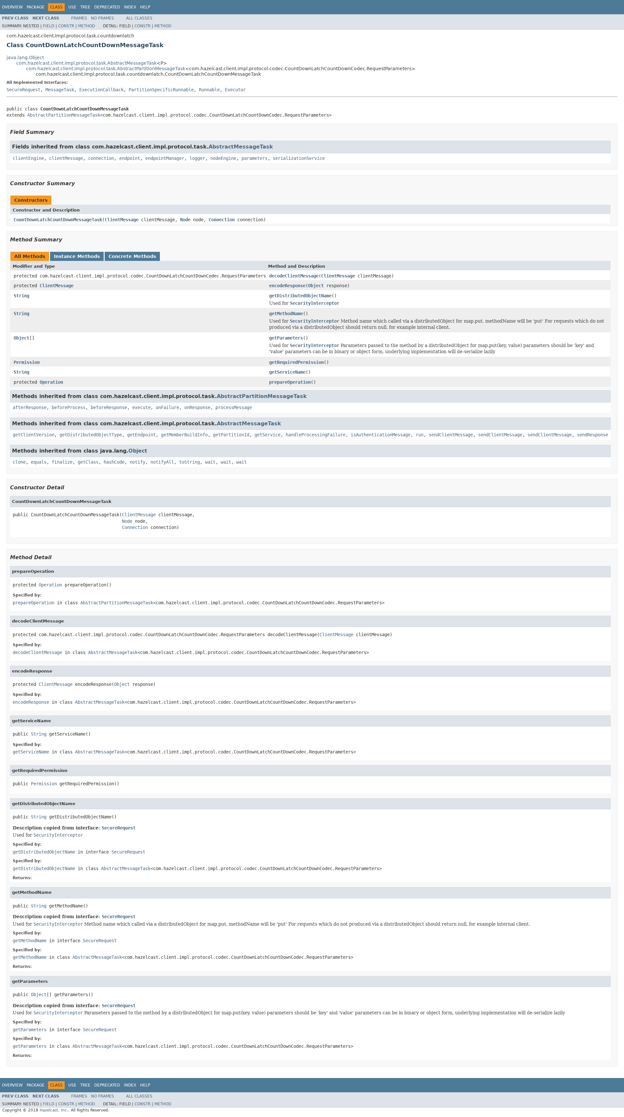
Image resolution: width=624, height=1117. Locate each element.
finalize (62, 462)
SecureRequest (23, 89)
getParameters (286, 337)
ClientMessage (121, 219)
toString (189, 462)
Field (48, 26)
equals (38, 462)
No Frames (102, 18)
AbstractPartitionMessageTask (63, 115)
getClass (88, 462)
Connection (222, 219)
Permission (27, 362)
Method (86, 26)
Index (130, 7)
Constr (66, 26)
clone (19, 462)
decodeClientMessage (293, 275)
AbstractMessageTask (241, 147)
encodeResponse (287, 285)
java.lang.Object (25, 57)
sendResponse (592, 434)
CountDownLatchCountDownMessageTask (58, 219)
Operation (51, 382)
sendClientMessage (451, 434)
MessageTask (60, 89)
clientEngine (28, 158)
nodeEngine (223, 158)
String (21, 295)
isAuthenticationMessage (380, 434)
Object (316, 285)
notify (137, 462)
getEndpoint (141, 434)
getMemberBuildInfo (184, 434)
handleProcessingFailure (315, 434)
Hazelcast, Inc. (54, 1110)
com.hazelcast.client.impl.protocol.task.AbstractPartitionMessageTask (105, 68)
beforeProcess (68, 407)
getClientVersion (33, 434)
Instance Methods (77, 256)
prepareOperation (290, 382)
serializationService (299, 158)
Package (36, 7)
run (419, 434)
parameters (254, 158)
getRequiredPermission (296, 362)
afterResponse (29, 407)
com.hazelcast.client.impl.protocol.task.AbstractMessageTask (86, 63)
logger (197, 158)
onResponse (197, 407)
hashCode (114, 462)
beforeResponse (109, 407)
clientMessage (66, 158)
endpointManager (164, 158)
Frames (79, 18)
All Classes (139, 18)
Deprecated (107, 7)
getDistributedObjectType (90, 434)
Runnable (209, 89)
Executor (235, 89)
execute (141, 407)
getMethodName (286, 313)
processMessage (233, 407)
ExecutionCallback (101, 89)
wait (210, 462)
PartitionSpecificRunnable (161, 89)
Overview (12, 7)
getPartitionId (231, 434)
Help (145, 7)
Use (72, 7)
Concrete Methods (132, 256)
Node (185, 219)
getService (267, 434)
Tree (85, 7)
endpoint (129, 158)
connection (101, 158)
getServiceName (287, 372)
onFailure (167, 407)
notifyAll (162, 462)
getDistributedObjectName (300, 295)
